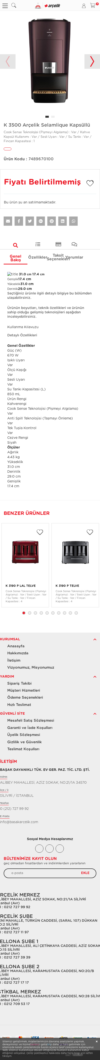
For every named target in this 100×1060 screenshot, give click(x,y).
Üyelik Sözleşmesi (23, 735)
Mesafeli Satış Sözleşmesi (30, 720)
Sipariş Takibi (19, 683)
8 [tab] (64, 613)
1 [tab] (23, 613)
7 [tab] (58, 613)
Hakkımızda (17, 653)
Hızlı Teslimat (19, 705)
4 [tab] (41, 613)
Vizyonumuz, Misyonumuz (30, 667)
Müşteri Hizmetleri (23, 690)
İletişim (13, 660)
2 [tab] (29, 613)
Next (92, 61)
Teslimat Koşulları (23, 749)
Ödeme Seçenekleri (25, 697)
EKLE (85, 873)
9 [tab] (70, 613)
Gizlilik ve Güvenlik (24, 742)
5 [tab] (47, 613)
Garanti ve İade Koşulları (29, 728)
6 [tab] (53, 613)
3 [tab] (35, 613)
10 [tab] (76, 613)
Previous (8, 61)
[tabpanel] (50, 61)
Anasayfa (16, 646)
